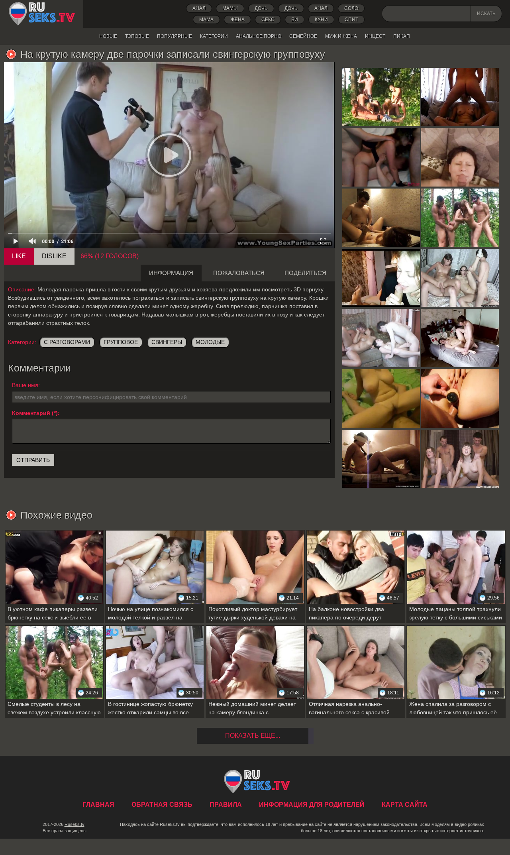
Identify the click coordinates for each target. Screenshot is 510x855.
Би (294, 19)
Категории (214, 36)
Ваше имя (25, 385)
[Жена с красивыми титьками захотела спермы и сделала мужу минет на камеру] (460, 97)
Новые (108, 36)
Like (19, 256)
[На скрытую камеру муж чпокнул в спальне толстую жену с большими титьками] (460, 338)
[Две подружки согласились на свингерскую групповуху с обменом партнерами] (460, 278)
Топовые (137, 36)
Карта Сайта (405, 804)
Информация (171, 272)
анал (321, 8)
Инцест (375, 36)
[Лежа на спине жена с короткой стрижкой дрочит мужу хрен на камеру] (460, 157)
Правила (226, 804)
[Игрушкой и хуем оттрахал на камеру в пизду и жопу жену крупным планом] (460, 398)
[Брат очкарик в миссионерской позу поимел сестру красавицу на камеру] (381, 218)
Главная (41, 14)
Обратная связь (161, 804)
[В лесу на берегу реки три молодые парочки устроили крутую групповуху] (381, 97)
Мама (206, 19)
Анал (199, 8)
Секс (268, 19)
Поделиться (305, 272)
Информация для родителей (312, 804)
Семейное (303, 36)
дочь (261, 8)
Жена (237, 19)
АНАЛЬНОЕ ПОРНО (258, 36)
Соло (351, 8)
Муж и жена (341, 36)
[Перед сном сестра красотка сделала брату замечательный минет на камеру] (381, 278)
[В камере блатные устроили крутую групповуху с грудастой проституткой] (381, 157)
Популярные (174, 36)
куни (321, 19)
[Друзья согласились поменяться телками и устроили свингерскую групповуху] (381, 338)
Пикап (401, 36)
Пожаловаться (239, 272)
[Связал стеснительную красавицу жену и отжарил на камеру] (381, 459)
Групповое (121, 342)
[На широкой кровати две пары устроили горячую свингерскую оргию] (460, 459)
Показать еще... (252, 735)
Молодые (210, 342)
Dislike (54, 256)
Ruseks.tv (74, 824)
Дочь (291, 8)
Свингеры (166, 342)
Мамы (230, 8)
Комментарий (31, 413)
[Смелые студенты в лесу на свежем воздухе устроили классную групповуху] (460, 218)
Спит (351, 19)
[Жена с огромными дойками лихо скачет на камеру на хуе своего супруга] (381, 398)
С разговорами (67, 342)
